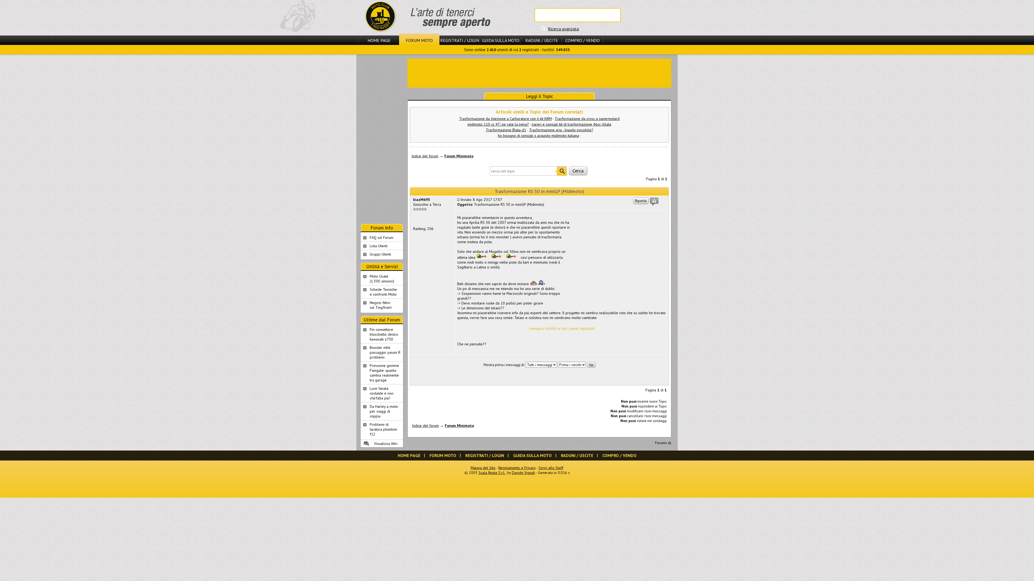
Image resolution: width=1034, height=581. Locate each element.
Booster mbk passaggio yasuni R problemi (385, 352)
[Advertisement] (539, 73)
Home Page (379, 40)
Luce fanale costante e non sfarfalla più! (381, 393)
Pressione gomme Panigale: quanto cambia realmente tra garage (384, 372)
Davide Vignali (523, 472)
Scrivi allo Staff (551, 467)
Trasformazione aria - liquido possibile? (561, 129)
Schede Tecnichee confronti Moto (383, 292)
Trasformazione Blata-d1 (506, 129)
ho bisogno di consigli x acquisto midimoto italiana (538, 135)
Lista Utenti (378, 245)
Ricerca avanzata (563, 28)
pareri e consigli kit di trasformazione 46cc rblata (571, 124)
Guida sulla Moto (500, 40)
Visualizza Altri (385, 443)
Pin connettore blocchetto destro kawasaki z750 (384, 334)
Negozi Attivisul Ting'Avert (381, 305)
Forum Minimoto (458, 156)
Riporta (641, 200)
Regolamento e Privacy (517, 467)
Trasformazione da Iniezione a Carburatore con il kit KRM (505, 118)
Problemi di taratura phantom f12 (383, 429)
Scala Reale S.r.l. (491, 472)
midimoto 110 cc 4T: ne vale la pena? (498, 124)
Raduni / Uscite (541, 40)
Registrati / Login (459, 40)
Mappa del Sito (483, 467)
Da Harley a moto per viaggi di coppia (384, 411)
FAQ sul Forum (381, 237)
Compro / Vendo (582, 40)
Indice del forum (424, 156)
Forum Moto (419, 40)
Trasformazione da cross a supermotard (587, 118)
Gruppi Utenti (380, 254)
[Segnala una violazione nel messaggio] (654, 202)
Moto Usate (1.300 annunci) (382, 279)
